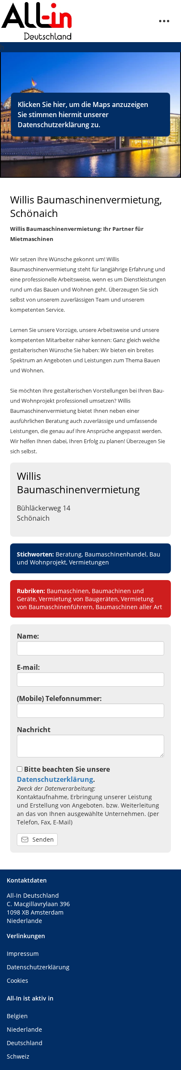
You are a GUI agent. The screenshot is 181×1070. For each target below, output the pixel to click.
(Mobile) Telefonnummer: (59, 698)
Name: (28, 636)
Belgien (17, 1016)
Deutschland (25, 1043)
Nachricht (34, 729)
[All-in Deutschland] (37, 21)
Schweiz (18, 1056)
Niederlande (24, 1029)
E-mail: (28, 667)
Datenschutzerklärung (53, 124)
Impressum (23, 954)
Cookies (17, 980)
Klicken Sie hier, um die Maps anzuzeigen (83, 104)
